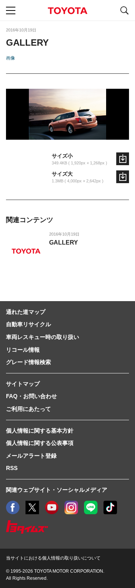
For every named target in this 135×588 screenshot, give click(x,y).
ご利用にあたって (28, 409)
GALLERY (63, 242)
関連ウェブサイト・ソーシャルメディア (56, 490)
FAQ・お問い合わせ (31, 396)
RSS (12, 468)
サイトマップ (23, 384)
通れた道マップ (25, 312)
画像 (10, 58)
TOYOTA (67, 10)
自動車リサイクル (28, 324)
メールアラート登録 (31, 455)
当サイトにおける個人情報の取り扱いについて (53, 558)
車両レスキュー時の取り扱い (42, 337)
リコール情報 (23, 349)
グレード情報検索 (28, 362)
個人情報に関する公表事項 (40, 443)
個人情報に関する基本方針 (40, 430)
